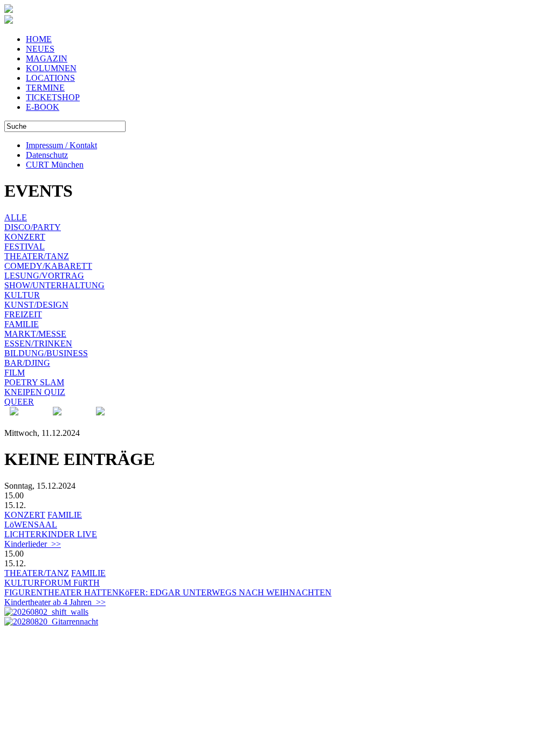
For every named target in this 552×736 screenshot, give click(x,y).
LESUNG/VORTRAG (44, 275)
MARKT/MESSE (35, 333)
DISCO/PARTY (32, 227)
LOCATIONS (50, 77)
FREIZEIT (23, 314)
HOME (39, 39)
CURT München (55, 164)
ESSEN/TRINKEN (38, 343)
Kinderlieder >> (32, 543)
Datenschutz (47, 154)
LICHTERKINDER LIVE (50, 534)
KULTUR (22, 295)
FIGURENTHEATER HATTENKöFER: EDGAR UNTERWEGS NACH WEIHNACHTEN (168, 592)
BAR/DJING (27, 362)
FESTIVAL (24, 246)
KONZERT (24, 236)
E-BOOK (42, 107)
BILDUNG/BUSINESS (46, 353)
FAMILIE (21, 324)
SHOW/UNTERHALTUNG (54, 285)
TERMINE (45, 87)
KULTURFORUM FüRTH (52, 582)
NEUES (40, 48)
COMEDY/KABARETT (48, 265)
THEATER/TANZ (36, 256)
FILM (14, 372)
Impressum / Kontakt (61, 145)
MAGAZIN (46, 58)
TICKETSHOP (53, 97)
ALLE (15, 217)
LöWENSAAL (30, 524)
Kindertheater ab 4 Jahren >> (55, 602)
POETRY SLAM (34, 382)
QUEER (19, 401)
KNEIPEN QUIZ (34, 392)
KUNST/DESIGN (36, 304)
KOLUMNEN (51, 68)
